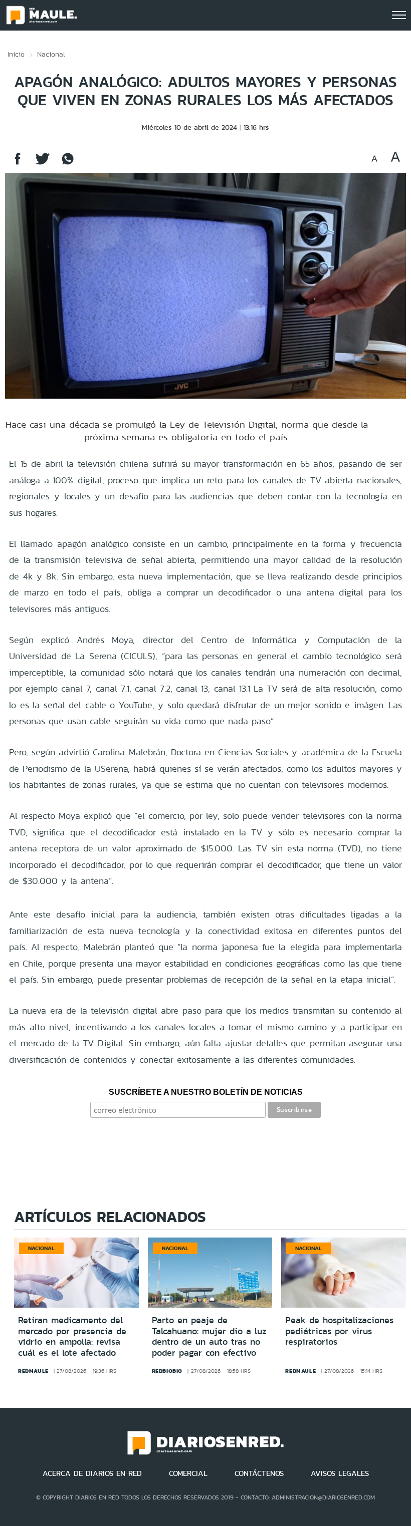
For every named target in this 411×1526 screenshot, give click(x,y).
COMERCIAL (188, 1473)
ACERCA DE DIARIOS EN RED (92, 1473)
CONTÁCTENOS (259, 1473)
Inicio (16, 54)
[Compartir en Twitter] (42, 163)
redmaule (33, 1371)
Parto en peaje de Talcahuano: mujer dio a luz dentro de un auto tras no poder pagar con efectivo (209, 1336)
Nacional (51, 54)
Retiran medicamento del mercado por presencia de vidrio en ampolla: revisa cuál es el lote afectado (72, 1336)
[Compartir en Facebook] (17, 163)
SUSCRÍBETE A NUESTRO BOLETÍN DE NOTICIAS (206, 1092)
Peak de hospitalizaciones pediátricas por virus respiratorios (339, 1331)
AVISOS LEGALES (340, 1473)
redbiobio (167, 1371)
